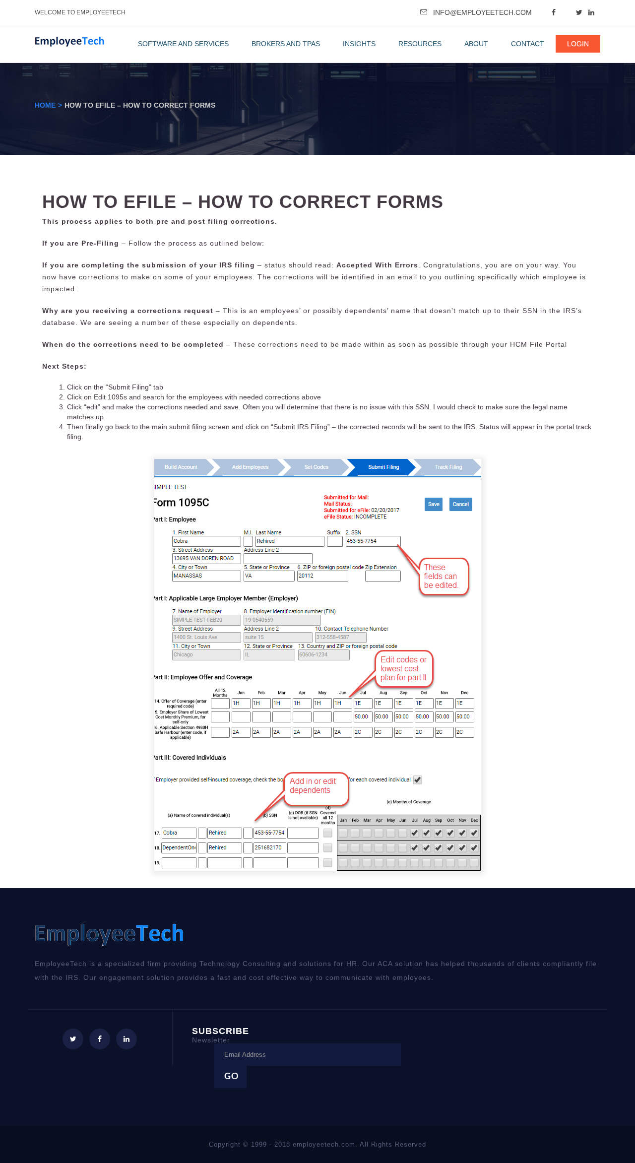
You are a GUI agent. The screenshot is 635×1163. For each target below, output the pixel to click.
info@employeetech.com (482, 12)
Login (578, 44)
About (476, 44)
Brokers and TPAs (286, 44)
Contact (527, 44)
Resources (420, 44)
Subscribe (220, 1034)
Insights (359, 44)
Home (45, 105)
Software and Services (183, 44)
